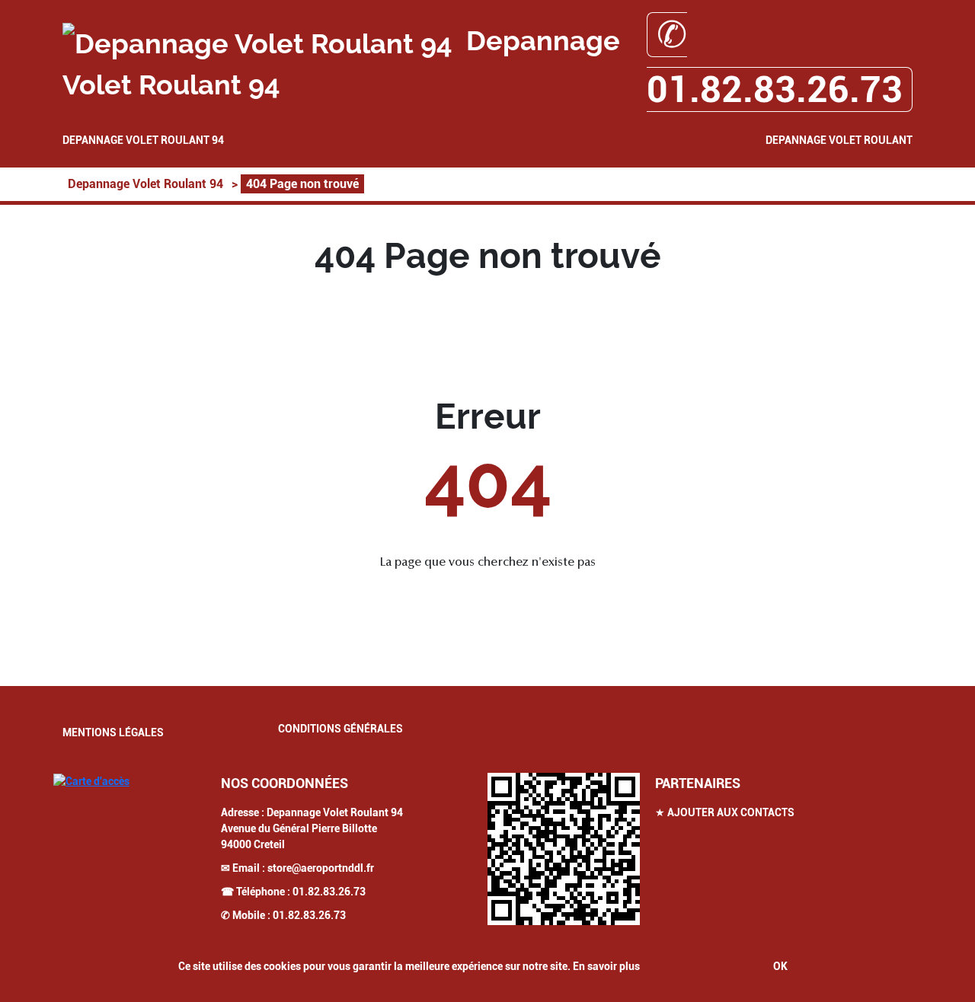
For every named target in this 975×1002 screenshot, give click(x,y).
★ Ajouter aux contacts (724, 812)
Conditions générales (340, 729)
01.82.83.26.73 (329, 892)
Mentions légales (113, 732)
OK (780, 966)
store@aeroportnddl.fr (320, 868)
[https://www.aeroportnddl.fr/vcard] (564, 849)
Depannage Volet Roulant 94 (143, 140)
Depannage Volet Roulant (839, 140)
